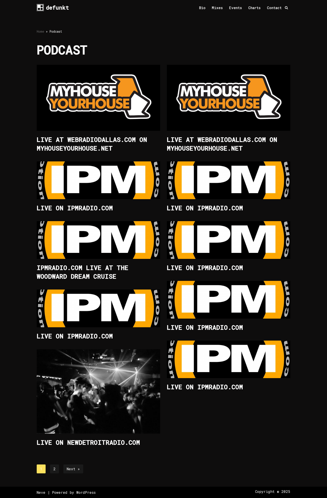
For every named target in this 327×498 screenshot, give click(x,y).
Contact (274, 7)
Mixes (217, 7)
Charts (254, 7)
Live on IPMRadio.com (75, 208)
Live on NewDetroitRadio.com (88, 442)
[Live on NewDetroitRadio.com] (98, 391)
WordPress (86, 492)
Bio (202, 7)
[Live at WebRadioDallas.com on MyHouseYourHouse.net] (98, 98)
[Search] (286, 7)
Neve (41, 492)
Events (235, 7)
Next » (73, 468)
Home (40, 31)
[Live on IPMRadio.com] (98, 180)
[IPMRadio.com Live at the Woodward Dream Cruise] (98, 240)
